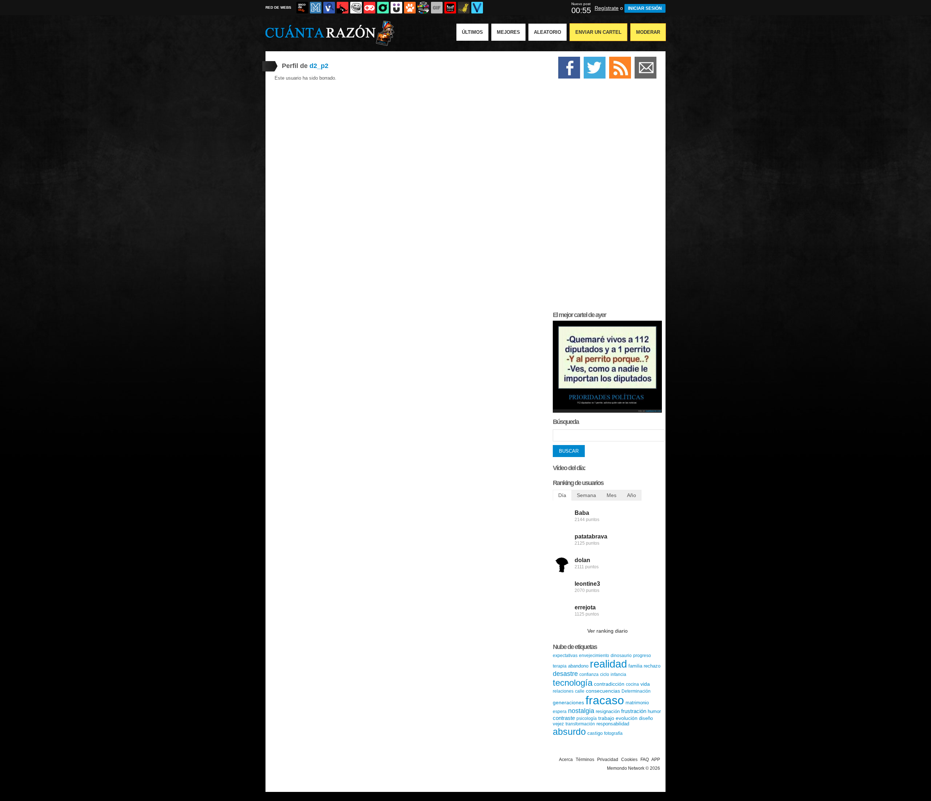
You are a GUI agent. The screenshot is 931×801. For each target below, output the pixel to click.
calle (579, 691)
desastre (565, 673)
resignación (608, 711)
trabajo (606, 718)
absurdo (569, 731)
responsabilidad (612, 723)
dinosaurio (621, 655)
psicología (586, 718)
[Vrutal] (369, 7)
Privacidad (607, 759)
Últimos (472, 32)
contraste (564, 718)
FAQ (644, 759)
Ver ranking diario (607, 631)
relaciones (563, 691)
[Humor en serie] (396, 7)
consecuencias (603, 691)
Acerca (566, 759)
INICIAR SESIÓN (645, 8)
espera (560, 711)
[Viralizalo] (477, 7)
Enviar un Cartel (598, 32)
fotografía (613, 733)
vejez (558, 723)
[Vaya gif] (437, 7)
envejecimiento (594, 655)
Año (631, 495)
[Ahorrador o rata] (464, 7)
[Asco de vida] (302, 7)
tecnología (572, 683)
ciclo (604, 674)
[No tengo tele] (423, 7)
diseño (646, 718)
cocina (632, 684)
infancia (618, 674)
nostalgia (581, 710)
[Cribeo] (383, 7)
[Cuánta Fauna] (410, 7)
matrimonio (637, 702)
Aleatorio (547, 32)
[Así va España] (342, 7)
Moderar (648, 32)
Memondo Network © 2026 (633, 768)
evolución (627, 718)
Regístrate (607, 8)
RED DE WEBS (278, 7)
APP (655, 759)
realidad (608, 664)
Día (562, 495)
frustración (633, 711)
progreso (642, 655)
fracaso (605, 700)
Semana (586, 495)
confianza (589, 674)
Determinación (636, 691)
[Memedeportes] (315, 7)
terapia (560, 666)
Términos (585, 759)
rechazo (652, 666)
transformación (580, 723)
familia (635, 666)
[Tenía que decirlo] (450, 7)
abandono (578, 666)
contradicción (609, 684)
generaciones (568, 702)
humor (654, 711)
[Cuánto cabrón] (356, 7)
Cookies (629, 759)
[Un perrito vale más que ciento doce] (607, 411)
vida (645, 684)
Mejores (508, 32)
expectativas (565, 655)
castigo (595, 733)
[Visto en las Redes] (329, 7)
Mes (611, 495)
